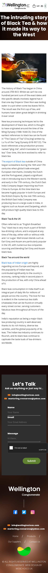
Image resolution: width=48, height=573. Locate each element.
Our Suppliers (14, 541)
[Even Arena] (13, 6)
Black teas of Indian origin (15, 262)
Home (15, 536)
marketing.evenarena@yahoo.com (26, 398)
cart (40, 6)
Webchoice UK (24, 568)
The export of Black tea (13, 161)
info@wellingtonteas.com (25, 395)
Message (13, 433)
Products (31, 536)
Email (11, 417)
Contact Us (34, 541)
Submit (31, 460)
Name (11, 407)
